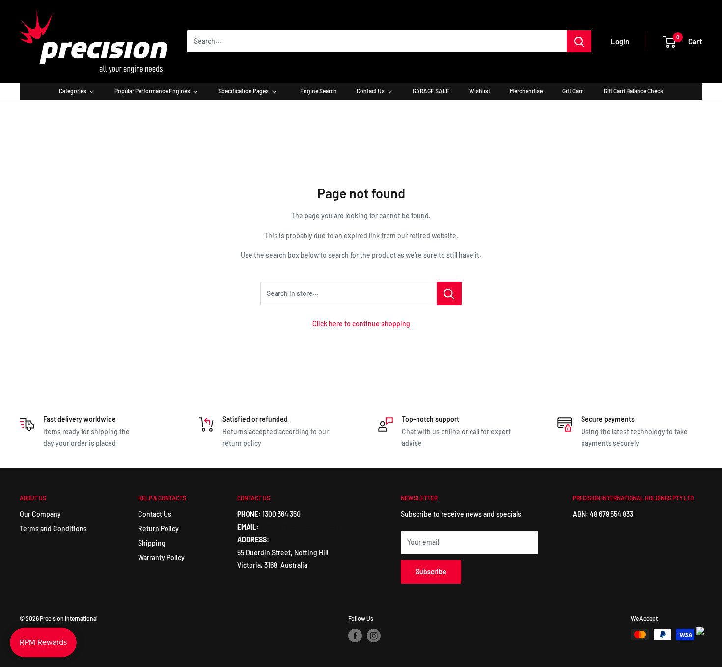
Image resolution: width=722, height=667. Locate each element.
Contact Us (154, 514)
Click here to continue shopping (361, 324)
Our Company (40, 514)
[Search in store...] (449, 293)
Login (620, 41)
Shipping (152, 543)
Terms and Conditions (53, 528)
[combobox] (377, 41)
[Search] (579, 41)
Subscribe (431, 571)
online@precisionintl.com (299, 527)
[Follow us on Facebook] (355, 635)
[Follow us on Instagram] (374, 635)
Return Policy (158, 528)
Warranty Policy (161, 557)
